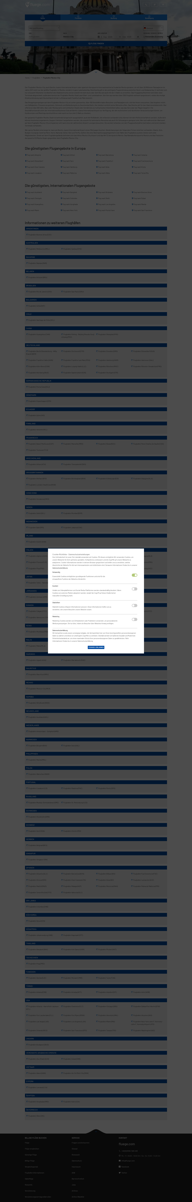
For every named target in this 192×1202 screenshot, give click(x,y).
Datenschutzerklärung (60, 568)
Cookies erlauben (96, 647)
